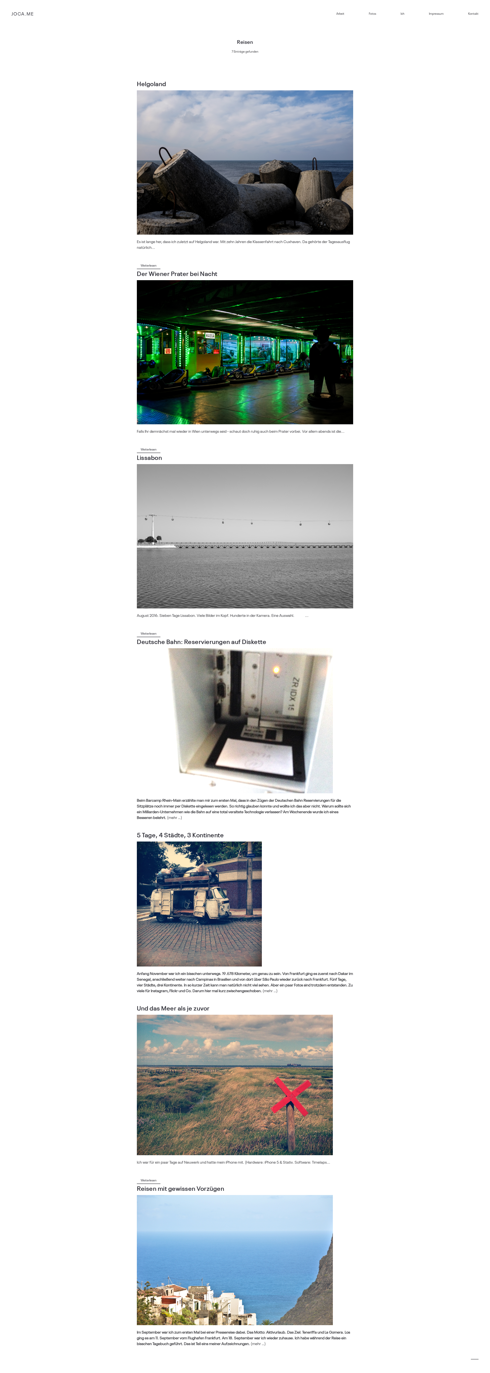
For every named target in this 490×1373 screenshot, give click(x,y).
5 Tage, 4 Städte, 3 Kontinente (180, 834)
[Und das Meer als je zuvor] (235, 1085)
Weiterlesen (149, 265)
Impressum (436, 13)
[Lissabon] (245, 536)
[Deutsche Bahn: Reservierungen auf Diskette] (235, 720)
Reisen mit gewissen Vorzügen (180, 1188)
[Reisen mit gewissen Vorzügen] (235, 1260)
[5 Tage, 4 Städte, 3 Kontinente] (199, 904)
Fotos (372, 13)
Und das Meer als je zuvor (173, 1008)
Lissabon (149, 457)
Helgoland (151, 83)
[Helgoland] (245, 162)
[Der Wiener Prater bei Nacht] (245, 352)
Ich (402, 13)
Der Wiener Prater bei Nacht (177, 273)
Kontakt (473, 13)
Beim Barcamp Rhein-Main (159, 800)
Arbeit (340, 13)
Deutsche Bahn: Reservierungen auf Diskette (201, 641)
